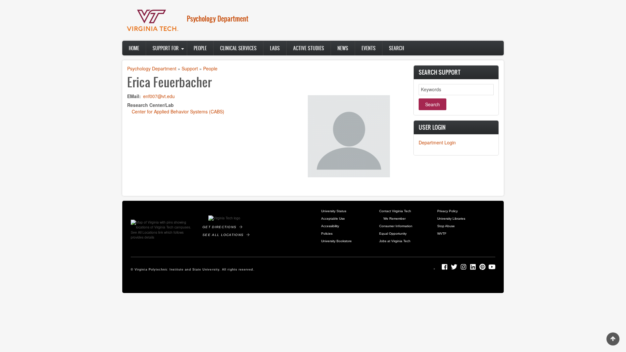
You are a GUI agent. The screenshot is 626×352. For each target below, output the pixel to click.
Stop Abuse (446, 226)
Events (369, 48)
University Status (333, 211)
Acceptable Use (333, 218)
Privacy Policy (447, 211)
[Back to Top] (612, 338)
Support (190, 68)
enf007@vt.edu (159, 96)
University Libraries (451, 218)
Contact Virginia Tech (395, 211)
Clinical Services (238, 48)
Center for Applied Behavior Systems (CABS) (178, 111)
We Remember (394, 218)
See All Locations (224, 235)
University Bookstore (336, 241)
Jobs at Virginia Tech (394, 241)
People (200, 48)
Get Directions (220, 227)
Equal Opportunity (393, 233)
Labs (275, 48)
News (342, 48)
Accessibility (330, 226)
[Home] (151, 19)
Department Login (437, 142)
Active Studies (308, 48)
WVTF (441, 233)
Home (134, 48)
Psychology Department (217, 18)
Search (396, 48)
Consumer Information (395, 226)
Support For (166, 48)
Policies (327, 233)
